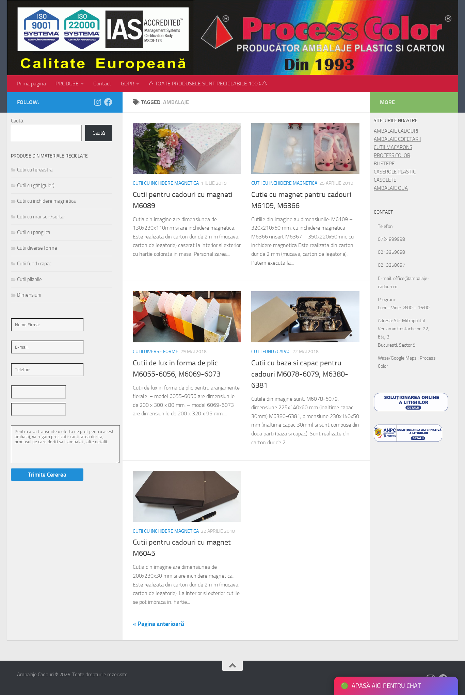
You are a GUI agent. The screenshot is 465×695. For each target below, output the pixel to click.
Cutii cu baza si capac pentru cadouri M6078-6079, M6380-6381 (299, 374)
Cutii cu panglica (33, 232)
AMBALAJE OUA (391, 188)
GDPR (127, 83)
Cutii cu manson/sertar (41, 217)
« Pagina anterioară (158, 624)
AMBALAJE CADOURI (396, 131)
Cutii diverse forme (155, 351)
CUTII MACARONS (393, 147)
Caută (17, 121)
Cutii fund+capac (270, 351)
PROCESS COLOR (392, 155)
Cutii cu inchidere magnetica (166, 183)
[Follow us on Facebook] (108, 102)
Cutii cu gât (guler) (35, 185)
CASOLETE (385, 180)
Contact (102, 83)
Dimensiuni (29, 295)
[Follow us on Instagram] (97, 102)
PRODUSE (67, 83)
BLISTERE (384, 164)
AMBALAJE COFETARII (397, 139)
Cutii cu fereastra (34, 170)
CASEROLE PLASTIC (395, 172)
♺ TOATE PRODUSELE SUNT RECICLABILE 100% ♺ (208, 83)
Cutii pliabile (29, 279)
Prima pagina (31, 83)
